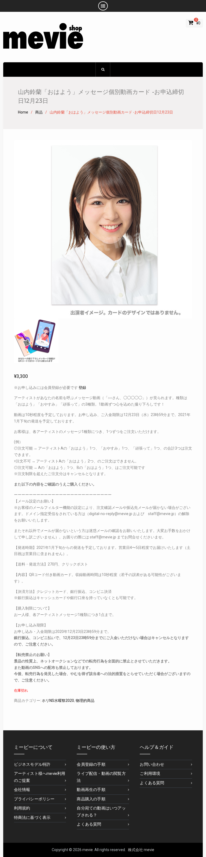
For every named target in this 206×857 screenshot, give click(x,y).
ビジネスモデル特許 (32, 764)
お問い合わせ (152, 764)
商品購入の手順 (91, 799)
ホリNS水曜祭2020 (58, 700)
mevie (87, 850)
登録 (82, 387)
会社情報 (22, 789)
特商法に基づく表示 (32, 817)
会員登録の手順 (91, 764)
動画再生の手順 (91, 789)
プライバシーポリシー (34, 799)
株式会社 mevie (141, 850)
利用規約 (22, 808)
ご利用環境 (150, 773)
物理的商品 (85, 700)
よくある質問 (89, 824)
